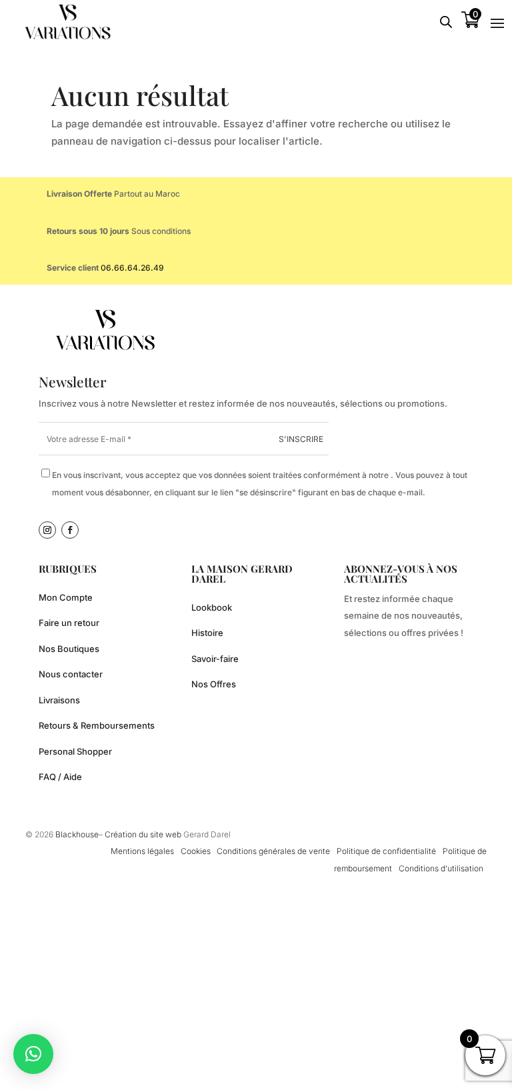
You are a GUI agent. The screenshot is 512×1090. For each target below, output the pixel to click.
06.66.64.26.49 (132, 268)
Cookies (196, 851)
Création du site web (144, 834)
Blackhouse (77, 834)
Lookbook (211, 607)
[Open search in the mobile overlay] (446, 21)
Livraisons (59, 700)
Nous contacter (71, 674)
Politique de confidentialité (386, 851)
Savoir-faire (215, 658)
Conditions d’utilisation (441, 868)
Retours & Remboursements (97, 725)
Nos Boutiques (69, 648)
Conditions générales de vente (273, 851)
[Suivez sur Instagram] (47, 530)
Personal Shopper (75, 751)
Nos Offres (213, 684)
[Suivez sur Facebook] (70, 530)
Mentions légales (142, 851)
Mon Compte (66, 597)
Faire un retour (69, 622)
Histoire (207, 632)
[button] (33, 1054)
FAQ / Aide (60, 776)
